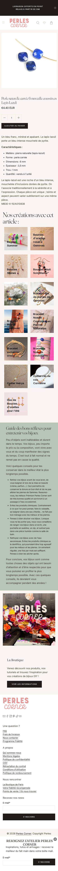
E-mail (6, 857)
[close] (55, 839)
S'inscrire (44, 862)
